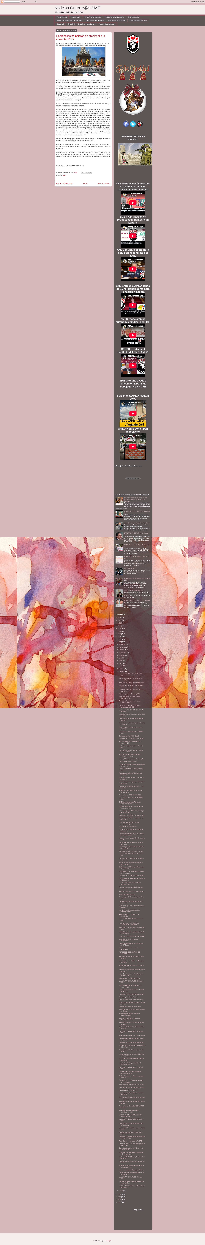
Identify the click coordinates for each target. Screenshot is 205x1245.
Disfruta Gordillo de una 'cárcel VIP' (130, 1006)
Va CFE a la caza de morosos (128, 826)
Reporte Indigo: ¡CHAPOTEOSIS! (129, 978)
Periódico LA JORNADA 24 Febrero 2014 (131, 936)
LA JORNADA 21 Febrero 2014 (128, 1090)
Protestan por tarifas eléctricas (128, 997)
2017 (119, 634)
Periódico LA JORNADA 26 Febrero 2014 (131, 815)
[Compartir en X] (86, 173)
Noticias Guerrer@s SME (77, 8)
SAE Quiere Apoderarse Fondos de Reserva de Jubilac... (130, 803)
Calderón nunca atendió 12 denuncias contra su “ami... (130, 1133)
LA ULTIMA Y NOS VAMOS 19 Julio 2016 (137, 600)
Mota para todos (129, 568)
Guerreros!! (60, 24)
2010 (119, 1202)
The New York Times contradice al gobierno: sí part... (129, 911)
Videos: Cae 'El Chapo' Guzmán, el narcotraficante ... (130, 1063)
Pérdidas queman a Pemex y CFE (129, 694)
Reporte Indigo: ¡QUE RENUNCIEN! (130, 795)
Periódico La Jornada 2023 (92, 17)
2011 (119, 1199)
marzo (121, 669)
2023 (119, 617)
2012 (119, 1197)
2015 (119, 639)
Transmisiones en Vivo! (107, 24)
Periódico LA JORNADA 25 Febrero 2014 (131, 876)
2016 (119, 636)
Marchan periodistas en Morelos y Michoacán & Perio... (129, 1019)
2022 (119, 620)
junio (121, 660)
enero (121, 1191)
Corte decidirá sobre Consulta (128, 761)
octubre (121, 650)
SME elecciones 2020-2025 (138, 20)
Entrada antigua (104, 183)
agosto (121, 655)
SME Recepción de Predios (116, 20)
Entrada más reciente (64, 183)
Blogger (109, 1241)
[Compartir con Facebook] (88, 173)
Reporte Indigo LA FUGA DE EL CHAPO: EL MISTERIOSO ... (131, 834)
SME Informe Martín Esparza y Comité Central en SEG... (131, 751)
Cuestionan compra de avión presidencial (131, 1087)
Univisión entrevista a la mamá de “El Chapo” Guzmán (130, 679)
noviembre (122, 647)
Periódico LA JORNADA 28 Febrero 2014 (131, 682)
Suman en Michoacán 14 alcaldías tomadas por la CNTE (129, 706)
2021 (119, 623)
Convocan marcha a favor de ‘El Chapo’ (131, 851)
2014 (119, 642)
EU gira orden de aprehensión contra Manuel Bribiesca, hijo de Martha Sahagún (135, 499)
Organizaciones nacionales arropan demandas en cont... (130, 1072)
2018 (119, 631)
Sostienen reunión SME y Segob (129, 736)
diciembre (122, 644)
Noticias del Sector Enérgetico (114, 17)
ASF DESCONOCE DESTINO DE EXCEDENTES (129, 953)
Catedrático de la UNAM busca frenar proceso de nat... (130, 1115)
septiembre (123, 652)
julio (120, 658)
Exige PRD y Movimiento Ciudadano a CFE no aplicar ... (131, 1153)
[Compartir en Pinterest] (90, 173)
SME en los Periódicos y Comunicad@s (69, 20)
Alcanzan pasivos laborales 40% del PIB (131, 1085)
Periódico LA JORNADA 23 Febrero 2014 (131, 994)
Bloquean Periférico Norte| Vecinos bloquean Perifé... (129, 697)
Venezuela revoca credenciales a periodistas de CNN (129, 1111)
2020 (119, 626)
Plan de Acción (75, 17)
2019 (119, 628)
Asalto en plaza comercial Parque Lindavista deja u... (129, 1014)
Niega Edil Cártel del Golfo (127, 894)
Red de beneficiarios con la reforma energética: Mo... (130, 883)
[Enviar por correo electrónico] (82, 173)
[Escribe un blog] (84, 173)
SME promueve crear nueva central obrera (132, 1035)
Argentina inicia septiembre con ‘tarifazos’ (137, 523)
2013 (119, 1194)
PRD (64, 175)
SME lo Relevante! (134, 17)
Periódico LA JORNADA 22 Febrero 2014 (131, 1042)
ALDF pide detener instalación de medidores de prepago (129, 823)
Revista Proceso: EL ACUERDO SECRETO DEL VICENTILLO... (129, 924)
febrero (121, 671)
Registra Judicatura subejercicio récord (131, 999)
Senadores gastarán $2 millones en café (131, 891)
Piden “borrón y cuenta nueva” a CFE (130, 1141)
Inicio (85, 183)
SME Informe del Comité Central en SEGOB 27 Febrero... (130, 755)
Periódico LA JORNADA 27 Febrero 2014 (131, 739)
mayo (121, 663)
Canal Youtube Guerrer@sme (95, 20)
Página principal (62, 17)
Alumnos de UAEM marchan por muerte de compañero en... (131, 1166)
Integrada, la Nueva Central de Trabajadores (128, 940)
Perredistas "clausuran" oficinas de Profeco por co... (130, 702)
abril (120, 666)
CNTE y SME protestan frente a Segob (131, 759)
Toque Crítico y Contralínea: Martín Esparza (81, 24)
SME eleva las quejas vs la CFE (134, 590)
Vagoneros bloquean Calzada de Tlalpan (131, 1170)
